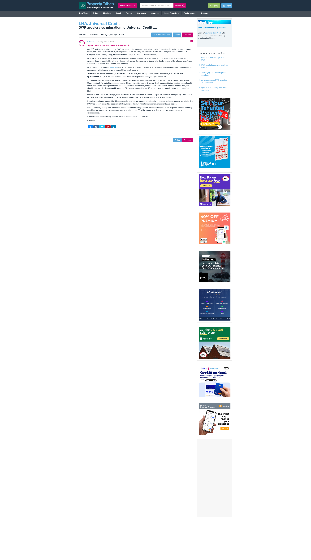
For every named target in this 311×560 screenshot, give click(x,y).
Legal (118, 13)
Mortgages (141, 13)
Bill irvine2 (91, 41)
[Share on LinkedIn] (113, 126)
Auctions (204, 13)
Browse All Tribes (126, 5)
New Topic (83, 13)
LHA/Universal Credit (99, 23)
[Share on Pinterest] (108, 126)
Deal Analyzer (190, 13)
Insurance (155, 13)
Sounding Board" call (213, 32)
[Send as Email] (90, 126)
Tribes (95, 13)
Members (107, 13)
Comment (187, 34)
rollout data (113, 67)
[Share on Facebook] (96, 126)
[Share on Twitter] (102, 126)
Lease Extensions (171, 13)
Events (129, 13)
